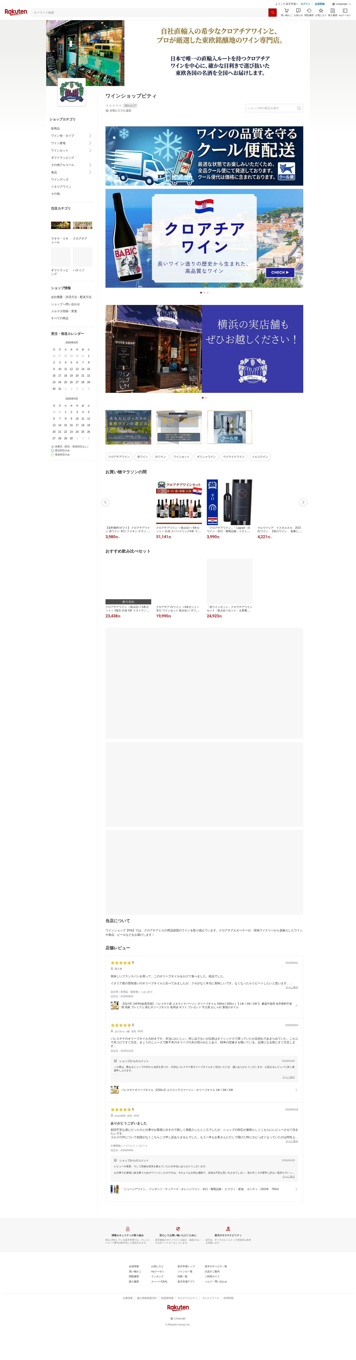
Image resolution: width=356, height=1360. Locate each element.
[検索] (272, 23)
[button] (341, 14)
